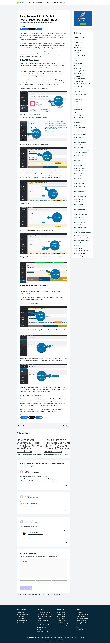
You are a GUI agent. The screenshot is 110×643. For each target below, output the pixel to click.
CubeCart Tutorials (79, 47)
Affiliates (62, 2)
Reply (65, 485)
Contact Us (80, 629)
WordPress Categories (80, 142)
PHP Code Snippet (45, 67)
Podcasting (77, 91)
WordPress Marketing (80, 196)
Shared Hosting (21, 612)
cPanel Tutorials (78, 42)
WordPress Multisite (79, 209)
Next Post (66, 425)
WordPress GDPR (78, 178)
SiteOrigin (76, 102)
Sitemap (48, 639)
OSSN (75, 89)
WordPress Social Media (80, 235)
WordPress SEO (78, 225)
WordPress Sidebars (79, 230)
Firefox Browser (78, 63)
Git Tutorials (77, 68)
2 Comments (19, 454)
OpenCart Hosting (62, 625)
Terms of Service (54, 639)
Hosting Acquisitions (82, 623)
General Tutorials (78, 66)
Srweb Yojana (29, 521)
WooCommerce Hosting (23, 620)
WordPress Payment (79, 212)
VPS (75, 112)
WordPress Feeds (78, 170)
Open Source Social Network (82, 84)
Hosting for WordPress (23, 614)
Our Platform (39, 2)
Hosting (30, 2)
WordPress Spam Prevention (82, 238)
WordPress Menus (79, 201)
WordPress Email (78, 160)
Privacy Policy (61, 639)
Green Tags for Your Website (45, 625)
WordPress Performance (80, 214)
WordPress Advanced (80, 134)
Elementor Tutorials (79, 55)
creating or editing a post (35, 299)
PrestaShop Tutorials (80, 94)
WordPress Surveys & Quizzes (82, 240)
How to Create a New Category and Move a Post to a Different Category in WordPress (57, 445)
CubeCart (76, 45)
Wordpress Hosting (79, 183)
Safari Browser (78, 99)
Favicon (76, 60)
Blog (78, 627)
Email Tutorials (78, 58)
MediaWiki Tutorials (79, 78)
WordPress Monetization (80, 204)
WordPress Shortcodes (80, 227)
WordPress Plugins (79, 217)
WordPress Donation (79, 158)
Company (79, 612)
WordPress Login (78, 189)
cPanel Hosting (61, 616)
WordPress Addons (79, 132)
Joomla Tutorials (78, 73)
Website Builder (21, 623)
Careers (79, 625)
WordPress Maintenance (80, 191)
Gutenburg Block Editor (80, 71)
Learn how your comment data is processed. (51, 594)
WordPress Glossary (42, 631)
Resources (47, 2)
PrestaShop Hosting (62, 623)
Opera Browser (78, 86)
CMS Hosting (60, 618)
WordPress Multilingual (80, 207)
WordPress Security (79, 222)
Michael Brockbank (33, 532)
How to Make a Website (43, 612)
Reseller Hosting (21, 618)
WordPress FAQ (78, 165)
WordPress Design (79, 155)
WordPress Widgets (79, 256)
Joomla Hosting (61, 614)
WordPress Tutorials (46, 22)
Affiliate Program (81, 620)
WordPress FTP (78, 176)
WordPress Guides (35, 22)
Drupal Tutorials (78, 50)
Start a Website (78, 109)
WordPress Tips (78, 248)
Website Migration (79, 117)
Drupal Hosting (61, 612)
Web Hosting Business (80, 115)
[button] (33, 2)
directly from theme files (41, 54)
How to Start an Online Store (45, 623)
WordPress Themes (79, 245)
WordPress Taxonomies (80, 243)
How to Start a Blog (42, 620)
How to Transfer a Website (44, 614)
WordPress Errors (78, 163)
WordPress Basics (27, 454)
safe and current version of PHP (33, 84)
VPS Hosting (20, 616)
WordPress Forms (78, 173)
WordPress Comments (80, 145)
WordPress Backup (79, 137)
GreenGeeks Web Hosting (77, 637)
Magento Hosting (61, 620)
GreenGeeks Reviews (82, 618)
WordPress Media (79, 199)
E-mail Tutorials (78, 53)
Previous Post (21, 425)
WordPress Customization (81, 152)
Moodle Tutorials (78, 81)
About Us (56, 2)
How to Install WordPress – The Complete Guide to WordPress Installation (29, 445)
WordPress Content (79, 147)
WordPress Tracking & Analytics (83, 250)
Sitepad (76, 104)
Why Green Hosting (82, 616)
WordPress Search (79, 219)
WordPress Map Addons (80, 194)
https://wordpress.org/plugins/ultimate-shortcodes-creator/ (37, 479)
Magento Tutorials (79, 76)
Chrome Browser (78, 40)
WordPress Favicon (79, 168)
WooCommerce (78, 122)
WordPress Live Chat (79, 186)
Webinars (39, 629)
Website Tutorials (79, 120)
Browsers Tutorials (79, 37)
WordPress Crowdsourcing (81, 150)
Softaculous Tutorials (80, 107)
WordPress (77, 125)
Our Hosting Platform (82, 614)
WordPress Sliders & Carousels (82, 232)
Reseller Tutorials (78, 96)
